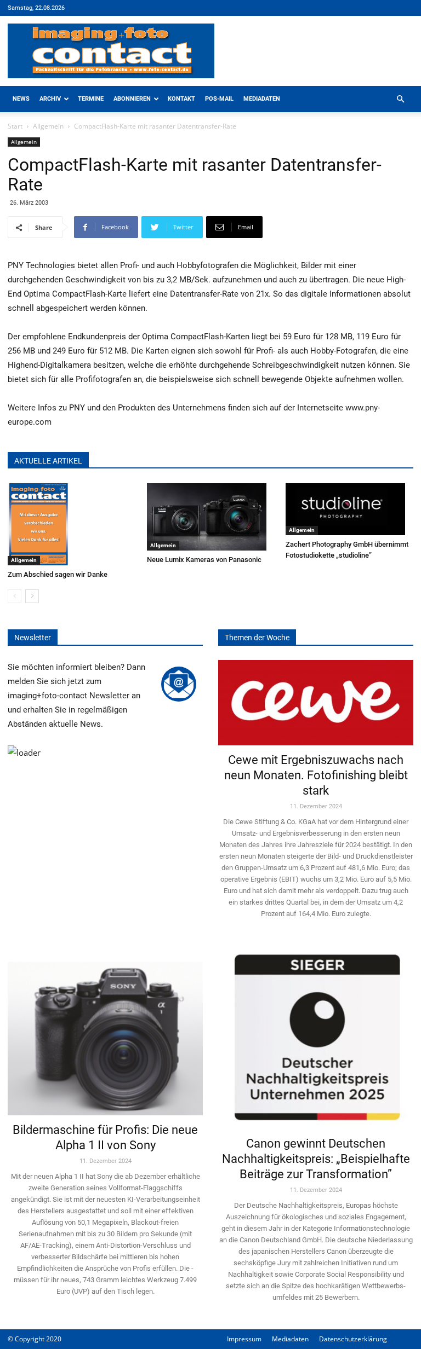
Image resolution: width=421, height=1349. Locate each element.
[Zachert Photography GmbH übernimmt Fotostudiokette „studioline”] (349, 509)
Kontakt (181, 98)
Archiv (50, 98)
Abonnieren (132, 98)
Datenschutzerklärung (353, 1339)
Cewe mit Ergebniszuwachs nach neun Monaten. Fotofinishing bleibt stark (316, 775)
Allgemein (48, 126)
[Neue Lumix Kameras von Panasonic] (211, 517)
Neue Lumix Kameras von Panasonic (204, 559)
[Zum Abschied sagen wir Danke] (71, 524)
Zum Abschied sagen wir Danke (57, 574)
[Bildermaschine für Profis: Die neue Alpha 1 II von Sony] (105, 1030)
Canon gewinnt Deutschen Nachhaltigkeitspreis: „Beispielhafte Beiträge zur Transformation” (316, 1159)
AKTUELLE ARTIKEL (48, 460)
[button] (400, 99)
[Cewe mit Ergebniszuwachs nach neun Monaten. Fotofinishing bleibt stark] (315, 702)
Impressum (244, 1339)
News (21, 98)
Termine (91, 98)
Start (15, 126)
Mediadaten (261, 98)
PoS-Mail (219, 98)
